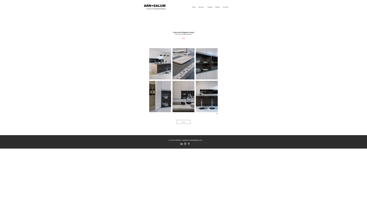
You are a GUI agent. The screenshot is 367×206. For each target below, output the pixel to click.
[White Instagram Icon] (185, 143)
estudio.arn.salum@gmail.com (192, 140)
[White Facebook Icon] (188, 143)
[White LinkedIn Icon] (181, 143)
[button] (160, 63)
